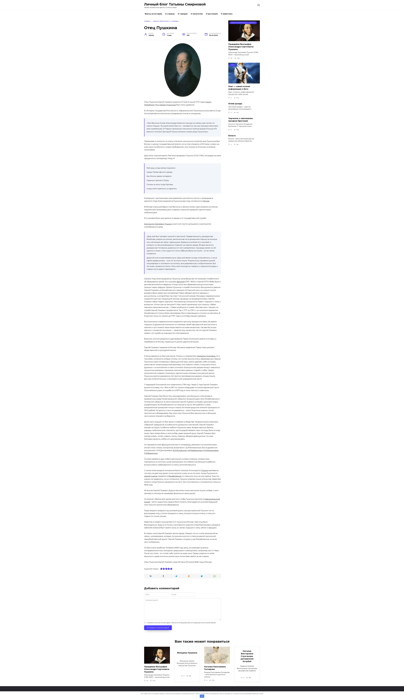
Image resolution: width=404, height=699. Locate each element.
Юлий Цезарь (235, 104)
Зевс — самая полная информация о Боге (239, 87)
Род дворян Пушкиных (165, 105)
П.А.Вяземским (151, 453)
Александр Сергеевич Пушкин (158, 224)
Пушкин (204, 470)
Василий (181, 282)
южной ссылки (150, 476)
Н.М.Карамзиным (195, 450)
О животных (226, 14)
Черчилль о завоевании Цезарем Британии (240, 119)
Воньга (232, 135)
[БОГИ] (244, 82)
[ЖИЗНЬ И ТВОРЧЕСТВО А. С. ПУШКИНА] (244, 40)
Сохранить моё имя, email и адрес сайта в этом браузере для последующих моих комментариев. (181, 622)
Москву (206, 201)
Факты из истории (153, 14)
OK (202, 696)
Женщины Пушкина (187, 653)
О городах (183, 14)
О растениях (212, 14)
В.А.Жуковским (180, 450)
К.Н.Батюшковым (210, 450)
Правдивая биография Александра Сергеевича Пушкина (240, 46)
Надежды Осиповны (206, 356)
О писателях (197, 14)
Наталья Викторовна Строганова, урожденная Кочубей (247, 656)
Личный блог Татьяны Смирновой (175, 4)
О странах (170, 14)
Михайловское (174, 476)
